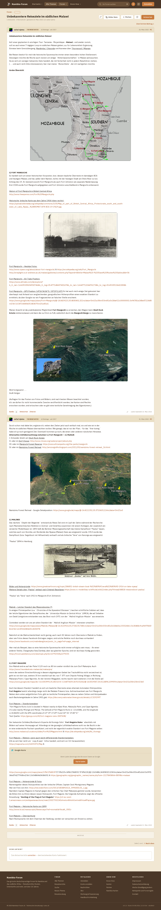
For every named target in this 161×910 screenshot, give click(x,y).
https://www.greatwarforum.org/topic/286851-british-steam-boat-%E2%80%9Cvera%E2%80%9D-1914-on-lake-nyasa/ (84, 586)
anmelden (32, 855)
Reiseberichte (60, 884)
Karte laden (80, 762)
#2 (151, 419)
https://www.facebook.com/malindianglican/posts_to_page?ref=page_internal (44, 641)
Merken (127, 17)
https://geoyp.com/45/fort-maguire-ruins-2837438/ (43, 716)
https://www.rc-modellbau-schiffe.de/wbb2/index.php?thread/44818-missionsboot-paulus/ (105, 589)
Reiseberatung (60, 894)
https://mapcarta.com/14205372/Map (26, 744)
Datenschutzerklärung (140, 884)
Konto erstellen (86, 884)
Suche (57, 887)
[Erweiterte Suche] (127, 4)
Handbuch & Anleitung (88, 897)
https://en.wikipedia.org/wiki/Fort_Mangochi (76, 269)
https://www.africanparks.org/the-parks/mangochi (65, 444)
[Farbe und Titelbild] (137, 17)
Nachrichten (85, 887)
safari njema (19, 30)
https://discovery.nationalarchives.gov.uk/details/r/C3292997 (74, 697)
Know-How (74, 4)
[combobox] (113, 4)
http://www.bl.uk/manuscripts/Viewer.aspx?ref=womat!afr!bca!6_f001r (40, 809)
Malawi (17, 12)
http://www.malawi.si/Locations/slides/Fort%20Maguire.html (36, 731)
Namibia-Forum (20, 4)
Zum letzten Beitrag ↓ (145, 24)
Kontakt (135, 894)
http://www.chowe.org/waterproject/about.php (51, 441)
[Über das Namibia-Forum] (9, 4)
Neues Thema (60, 891)
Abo (82, 891)
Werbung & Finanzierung (89, 894)
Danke (11, 412)
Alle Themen (51, 4)
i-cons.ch (46, 905)
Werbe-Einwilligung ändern (142, 887)
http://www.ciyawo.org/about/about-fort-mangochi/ (32, 269)
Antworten (147, 17)
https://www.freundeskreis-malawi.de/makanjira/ (30, 669)
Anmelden (148, 4)
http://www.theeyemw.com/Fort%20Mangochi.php (31, 194)
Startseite (36, 4)
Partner (109, 887)
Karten (108, 884)
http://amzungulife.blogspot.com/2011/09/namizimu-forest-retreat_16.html (76, 447)
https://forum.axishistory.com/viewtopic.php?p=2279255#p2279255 (39, 654)
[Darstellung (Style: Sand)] (138, 4)
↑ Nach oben (149, 843)
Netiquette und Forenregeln (142, 891)
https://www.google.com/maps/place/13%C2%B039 (32, 772)
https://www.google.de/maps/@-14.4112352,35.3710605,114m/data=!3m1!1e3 (88, 510)
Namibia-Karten (112, 891)
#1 (151, 30)
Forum (62, 4)
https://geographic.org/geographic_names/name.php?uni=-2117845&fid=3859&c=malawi (90, 775)
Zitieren (33, 412)
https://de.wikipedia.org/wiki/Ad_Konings (82, 731)
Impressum (136, 881)
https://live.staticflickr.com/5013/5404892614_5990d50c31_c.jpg (58, 788)
